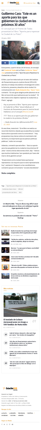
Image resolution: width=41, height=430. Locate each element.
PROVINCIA (21, 413)
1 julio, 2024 (15, 280)
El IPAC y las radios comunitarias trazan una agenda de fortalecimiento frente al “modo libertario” (23, 353)
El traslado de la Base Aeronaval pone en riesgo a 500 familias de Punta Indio (16, 322)
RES (20, 192)
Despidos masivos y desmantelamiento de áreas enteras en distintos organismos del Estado (25, 276)
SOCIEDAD (4, 415)
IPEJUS (20, 189)
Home (3, 10)
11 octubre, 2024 (16, 244)
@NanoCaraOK (27, 111)
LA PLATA (4, 413)
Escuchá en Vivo (30, 3)
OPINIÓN (20, 415)
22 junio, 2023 (6, 38)
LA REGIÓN (12, 413)
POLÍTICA (30, 413)
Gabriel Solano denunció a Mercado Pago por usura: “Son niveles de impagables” (23, 334)
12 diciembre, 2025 (17, 235)
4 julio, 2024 (15, 261)
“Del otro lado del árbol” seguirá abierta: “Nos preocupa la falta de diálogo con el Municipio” (23, 363)
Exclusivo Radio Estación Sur (14, 10)
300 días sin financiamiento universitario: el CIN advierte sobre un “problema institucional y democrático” (23, 343)
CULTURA (13, 415)
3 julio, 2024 (15, 270)
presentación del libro (9, 192)
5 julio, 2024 (15, 252)
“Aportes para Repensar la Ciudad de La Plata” (21, 186)
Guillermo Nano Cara (9, 189)
